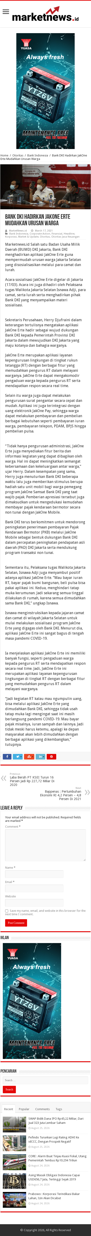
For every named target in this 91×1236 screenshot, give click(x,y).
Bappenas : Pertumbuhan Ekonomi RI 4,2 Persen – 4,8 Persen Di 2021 (60, 794)
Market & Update (28, 236)
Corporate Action (40, 233)
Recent (8, 1109)
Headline (69, 233)
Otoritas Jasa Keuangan (65, 236)
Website (10, 896)
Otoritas (17, 155)
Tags (59, 1109)
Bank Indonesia (37, 155)
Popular (24, 1109)
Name (10, 867)
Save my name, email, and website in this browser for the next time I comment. (45, 912)
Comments (42, 1109)
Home (4, 155)
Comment (13, 826)
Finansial (57, 233)
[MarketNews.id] (45, 13)
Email (9, 882)
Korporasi (11, 236)
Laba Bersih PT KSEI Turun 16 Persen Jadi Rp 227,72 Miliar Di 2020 (32, 779)
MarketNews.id (18, 230)
